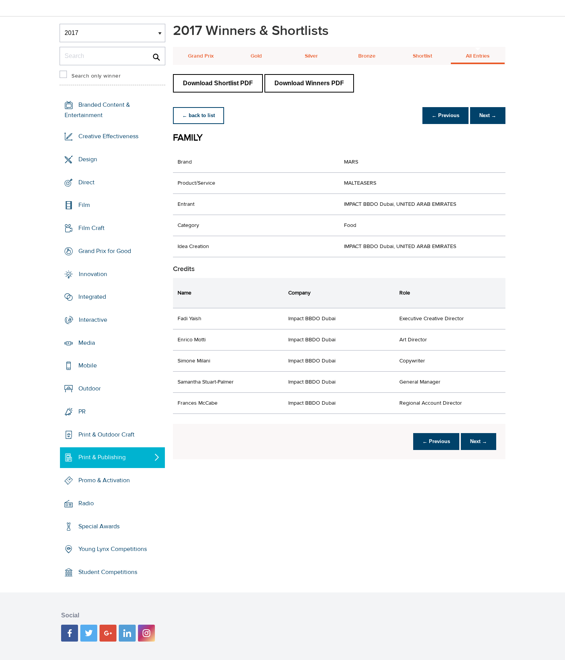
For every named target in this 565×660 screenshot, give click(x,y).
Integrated (92, 297)
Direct (86, 182)
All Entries (478, 56)
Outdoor (89, 388)
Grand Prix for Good (104, 251)
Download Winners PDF (309, 83)
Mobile (87, 365)
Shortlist (422, 56)
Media (86, 343)
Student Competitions (107, 572)
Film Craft (91, 228)
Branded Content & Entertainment (97, 110)
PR (82, 411)
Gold (256, 56)
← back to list (198, 115)
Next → (487, 115)
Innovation (93, 274)
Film (84, 205)
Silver (311, 56)
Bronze (367, 56)
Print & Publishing (102, 457)
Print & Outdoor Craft (106, 434)
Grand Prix (201, 56)
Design (87, 159)
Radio (86, 503)
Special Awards (99, 526)
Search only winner (96, 76)
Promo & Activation (104, 480)
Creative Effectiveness (108, 136)
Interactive (93, 320)
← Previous (445, 115)
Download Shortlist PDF (218, 83)
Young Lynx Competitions (112, 549)
